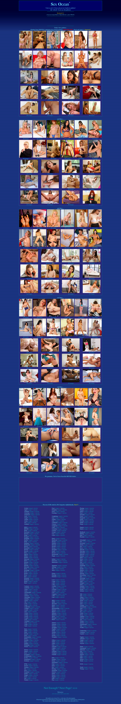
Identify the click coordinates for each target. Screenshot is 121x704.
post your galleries (56, 693)
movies (36, 508)
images (26, 49)
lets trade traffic (65, 693)
